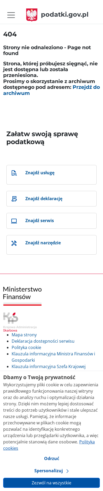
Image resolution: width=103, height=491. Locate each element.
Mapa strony (24, 335)
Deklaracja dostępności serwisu (43, 341)
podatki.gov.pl (64, 14)
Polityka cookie (26, 347)
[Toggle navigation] (11, 15)
